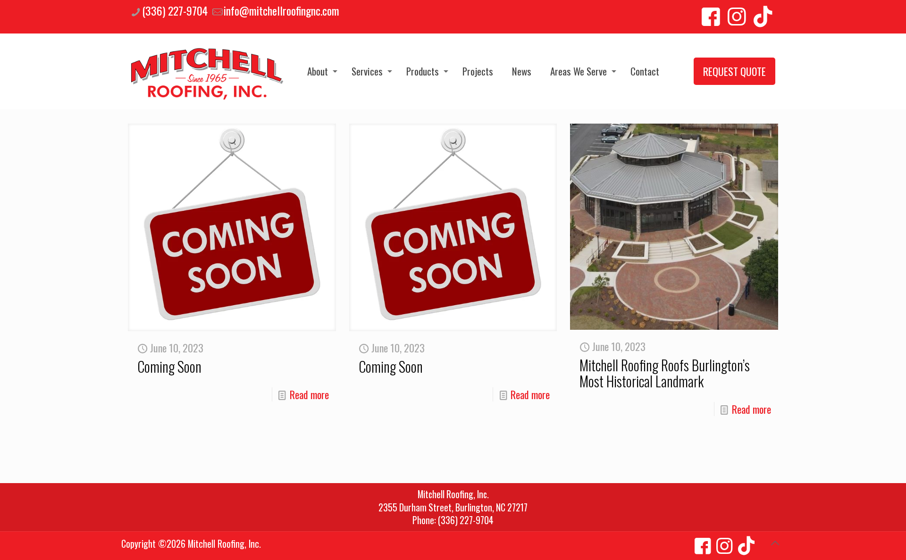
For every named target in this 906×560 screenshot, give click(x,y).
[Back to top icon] (775, 542)
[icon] (702, 544)
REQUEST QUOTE (734, 71)
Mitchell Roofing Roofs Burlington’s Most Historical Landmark (664, 373)
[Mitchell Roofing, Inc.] (207, 71)
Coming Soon (169, 366)
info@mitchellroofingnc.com (281, 10)
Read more (309, 394)
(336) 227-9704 (175, 10)
